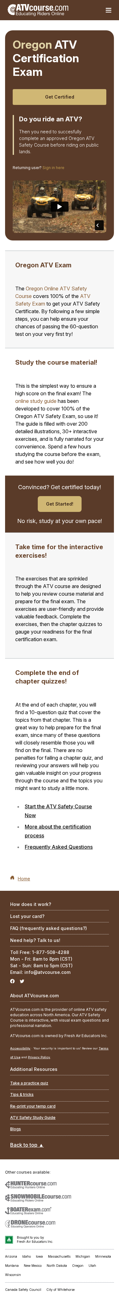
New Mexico (33, 1265)
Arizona (11, 1256)
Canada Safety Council (23, 1289)
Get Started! (59, 504)
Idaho (26, 1256)
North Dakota (57, 1265)
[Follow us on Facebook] (12, 981)
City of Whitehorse (60, 1289)
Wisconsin (13, 1275)
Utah (92, 1265)
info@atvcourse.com (47, 972)
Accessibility (20, 1048)
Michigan (83, 1256)
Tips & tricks (22, 1094)
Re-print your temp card (33, 1106)
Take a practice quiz (29, 1083)
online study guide (35, 401)
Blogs (15, 1129)
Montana (12, 1265)
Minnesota (103, 1256)
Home (24, 878)
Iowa (39, 1256)
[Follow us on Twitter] (22, 981)
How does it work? (30, 904)
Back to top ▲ (27, 1145)
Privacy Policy (39, 1057)
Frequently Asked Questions (59, 847)
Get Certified (59, 97)
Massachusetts (59, 1256)
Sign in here (53, 167)
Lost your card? (27, 916)
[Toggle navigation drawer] (108, 10)
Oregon (77, 1265)
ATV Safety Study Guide (33, 1117)
